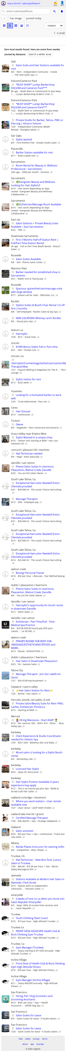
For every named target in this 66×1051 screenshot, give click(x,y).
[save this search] (62, 11)
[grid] (16, 25)
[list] (4, 25)
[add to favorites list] (13, 65)
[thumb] (10, 25)
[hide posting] (37, 75)
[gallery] (22, 25)
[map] (27, 25)
